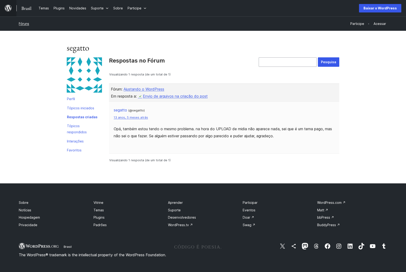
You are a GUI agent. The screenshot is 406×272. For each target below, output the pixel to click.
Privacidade (28, 225)
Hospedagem (29, 217)
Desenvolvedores (182, 217)
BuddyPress (328, 225)
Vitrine (98, 203)
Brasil (68, 246)
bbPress (325, 217)
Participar (250, 203)
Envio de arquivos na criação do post (175, 96)
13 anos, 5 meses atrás (131, 117)
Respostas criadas (82, 117)
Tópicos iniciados (80, 108)
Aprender (175, 203)
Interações (75, 141)
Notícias (25, 210)
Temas (99, 210)
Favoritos (74, 150)
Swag (249, 225)
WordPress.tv (180, 225)
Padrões (100, 225)
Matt (322, 210)
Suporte (174, 210)
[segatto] (84, 76)
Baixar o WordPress (380, 8)
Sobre (23, 203)
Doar (248, 217)
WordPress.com (331, 203)
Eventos (249, 210)
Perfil (71, 99)
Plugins (99, 217)
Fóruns (24, 24)
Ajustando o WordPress (144, 89)
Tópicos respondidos (77, 129)
